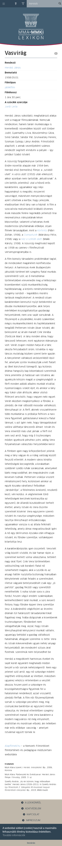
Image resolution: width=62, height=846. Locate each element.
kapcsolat (33, 814)
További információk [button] (14, 835)
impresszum (33, 820)
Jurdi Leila (11, 107)
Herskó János (13, 68)
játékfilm (10, 87)
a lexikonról (33, 803)
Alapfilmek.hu (12, 746)
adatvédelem (33, 809)
